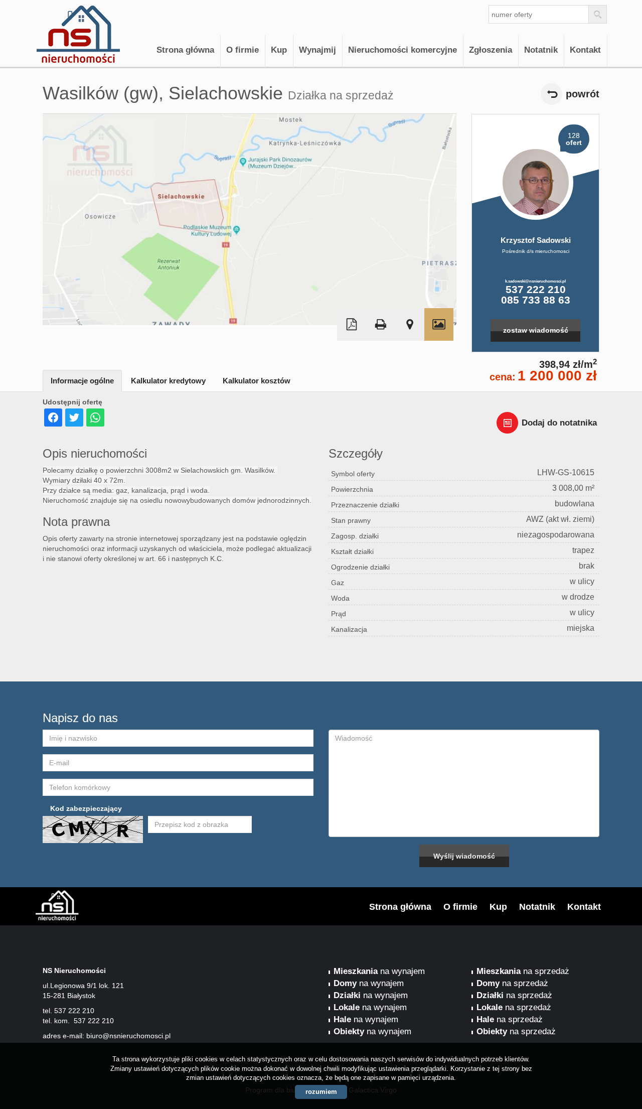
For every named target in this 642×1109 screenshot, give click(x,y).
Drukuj (380, 324)
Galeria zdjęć (438, 324)
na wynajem (379, 971)
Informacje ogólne (82, 380)
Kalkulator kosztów (256, 380)
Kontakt (585, 50)
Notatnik (541, 50)
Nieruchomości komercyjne (402, 50)
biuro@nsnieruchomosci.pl (128, 1036)
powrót (582, 93)
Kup (279, 50)
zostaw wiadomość (535, 330)
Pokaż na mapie (409, 324)
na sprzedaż (522, 971)
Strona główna (185, 50)
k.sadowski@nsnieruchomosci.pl (535, 281)
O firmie (242, 50)
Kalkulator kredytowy (168, 380)
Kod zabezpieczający (86, 808)
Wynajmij (317, 50)
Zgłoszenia (490, 50)
